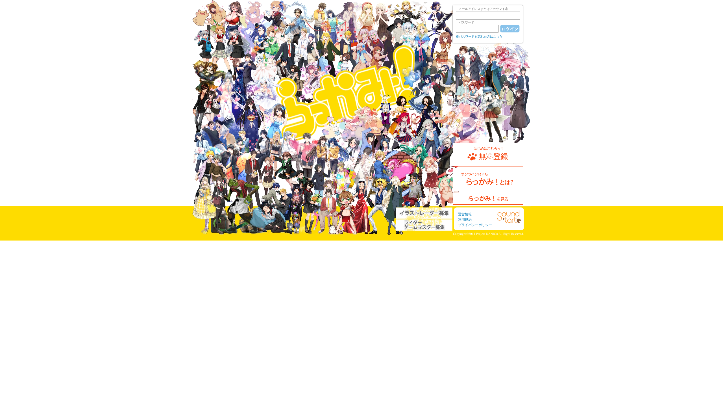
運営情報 (465, 214)
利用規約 (465, 220)
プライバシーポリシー (475, 225)
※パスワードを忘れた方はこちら (479, 36)
